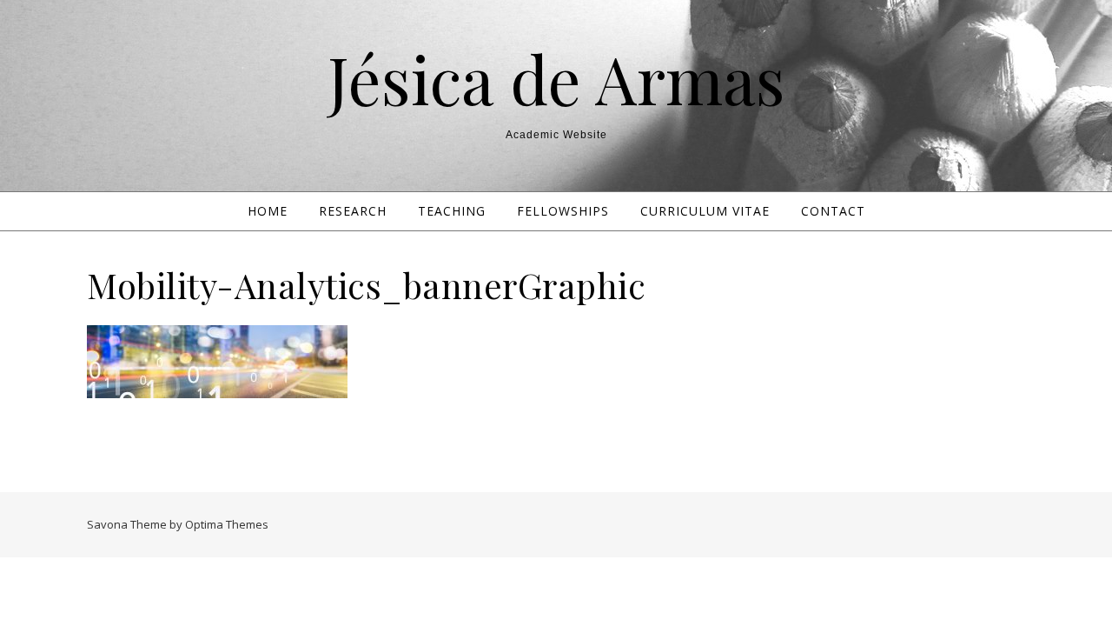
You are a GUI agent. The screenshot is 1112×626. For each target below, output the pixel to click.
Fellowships (563, 211)
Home (268, 211)
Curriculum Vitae (705, 211)
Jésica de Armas (556, 78)
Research (353, 211)
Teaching (452, 211)
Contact (833, 211)
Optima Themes (226, 524)
